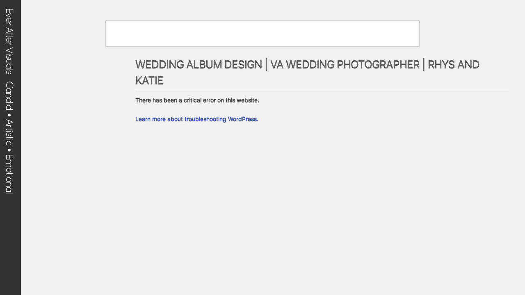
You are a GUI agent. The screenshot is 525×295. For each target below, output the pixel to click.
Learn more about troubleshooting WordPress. (196, 118)
